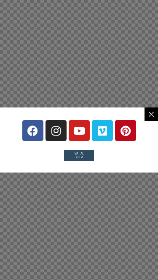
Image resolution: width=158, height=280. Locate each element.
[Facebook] (32, 130)
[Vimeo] (102, 130)
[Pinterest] (125, 130)
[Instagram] (56, 130)
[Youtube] (79, 130)
